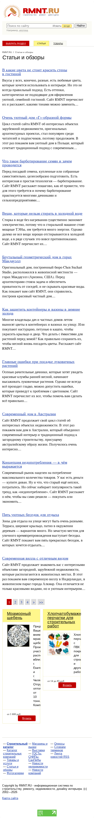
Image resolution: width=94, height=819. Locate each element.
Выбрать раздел (16, 43)
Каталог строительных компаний (12, 753)
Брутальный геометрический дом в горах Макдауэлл (37, 258)
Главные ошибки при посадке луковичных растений (38, 363)
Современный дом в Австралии (29, 413)
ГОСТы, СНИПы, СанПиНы (35, 757)
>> (41, 602)
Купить (26, 718)
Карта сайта (10, 798)
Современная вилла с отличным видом (35, 558)
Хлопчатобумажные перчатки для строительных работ (67, 619)
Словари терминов (58, 748)
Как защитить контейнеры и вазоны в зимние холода (41, 311)
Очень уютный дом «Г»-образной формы (36, 117)
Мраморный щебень (19, 615)
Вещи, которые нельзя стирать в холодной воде (42, 213)
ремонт (42, 15)
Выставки (38, 750)
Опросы (59, 743)
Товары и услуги (11, 761)
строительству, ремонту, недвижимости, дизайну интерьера (42, 788)
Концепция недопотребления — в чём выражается (34, 464)
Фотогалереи (15, 773)
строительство (30, 15)
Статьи (41, 43)
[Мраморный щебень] (18, 645)
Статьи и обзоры (10, 768)
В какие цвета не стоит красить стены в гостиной (34, 71)
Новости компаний (35, 771)
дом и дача (53, 15)
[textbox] (40, 25)
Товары (58, 43)
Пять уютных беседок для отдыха (30, 514)
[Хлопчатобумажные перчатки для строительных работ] (59, 654)
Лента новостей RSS (59, 755)
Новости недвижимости (38, 765)
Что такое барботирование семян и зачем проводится (37, 162)
